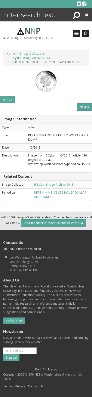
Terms (7, 386)
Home (10, 53)
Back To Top (44, 369)
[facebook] (84, 3)
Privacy (20, 386)
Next (83, 107)
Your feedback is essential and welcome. (52, 223)
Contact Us (35, 386)
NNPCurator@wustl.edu (26, 249)
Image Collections (32, 53)
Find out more (14, 320)
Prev (8, 100)
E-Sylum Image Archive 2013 (30, 58)
